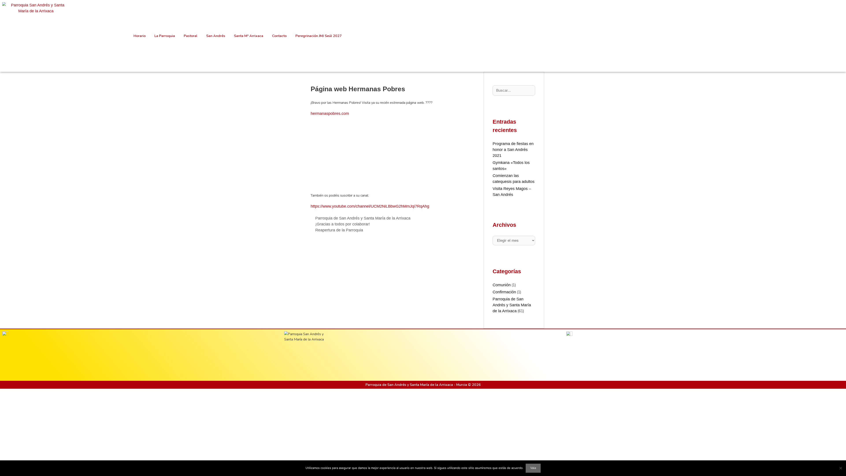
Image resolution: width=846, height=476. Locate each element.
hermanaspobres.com (330, 113)
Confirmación (504, 292)
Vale (533, 468)
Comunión (502, 285)
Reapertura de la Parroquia (339, 230)
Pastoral (190, 35)
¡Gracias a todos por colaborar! (342, 224)
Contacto (279, 35)
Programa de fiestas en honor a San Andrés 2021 (513, 149)
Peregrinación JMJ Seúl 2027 (318, 35)
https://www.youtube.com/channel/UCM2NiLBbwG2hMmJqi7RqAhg (370, 206)
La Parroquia (164, 35)
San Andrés (215, 35)
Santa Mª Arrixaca (248, 35)
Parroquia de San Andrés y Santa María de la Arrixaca (362, 218)
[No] (840, 468)
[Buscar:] (514, 90)
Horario (140, 35)
